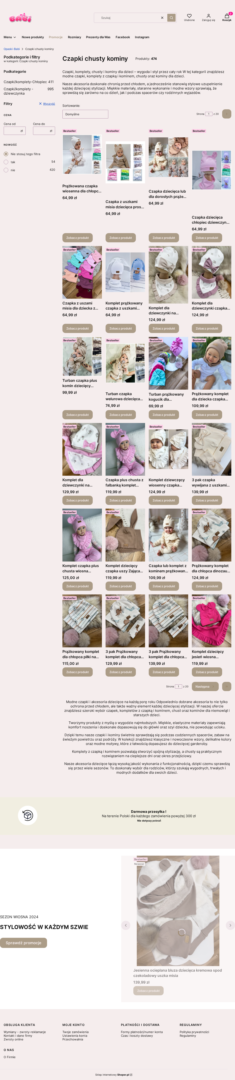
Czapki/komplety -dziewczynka (29, 91)
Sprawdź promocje (23, 943)
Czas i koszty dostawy (137, 1035)
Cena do (39, 124)
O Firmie (10, 1057)
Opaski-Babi (12, 49)
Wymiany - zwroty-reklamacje (25, 1032)
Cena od (10, 124)
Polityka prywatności (194, 1032)
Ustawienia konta (74, 1035)
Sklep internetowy (112, 1074)
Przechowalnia (72, 1039)
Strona (200, 114)
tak (13, 162)
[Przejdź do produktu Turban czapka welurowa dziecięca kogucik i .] (125, 363)
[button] (171, 18)
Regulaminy (188, 1035)
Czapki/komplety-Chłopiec (29, 82)
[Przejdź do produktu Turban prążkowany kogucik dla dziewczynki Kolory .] (168, 363)
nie (13, 170)
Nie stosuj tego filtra (25, 154)
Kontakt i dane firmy (18, 1035)
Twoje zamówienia (75, 1032)
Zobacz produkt (77, 238)
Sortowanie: (71, 105)
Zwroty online (13, 1039)
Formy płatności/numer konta (142, 1032)
